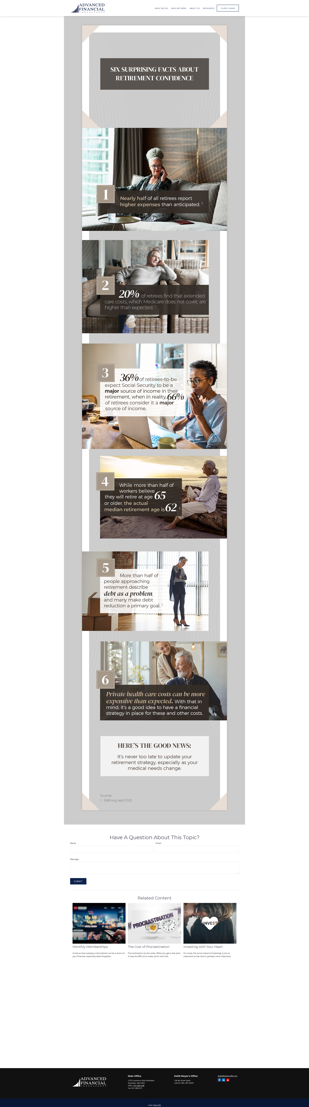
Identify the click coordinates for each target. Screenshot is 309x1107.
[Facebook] (219, 1080)
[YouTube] (227, 1080)
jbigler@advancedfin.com (227, 1076)
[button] (161, 8)
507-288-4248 (138, 1085)
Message (74, 859)
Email (158, 843)
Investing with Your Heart (203, 947)
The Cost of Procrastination (148, 947)
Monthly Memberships (90, 947)
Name (73, 843)
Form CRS (157, 1105)
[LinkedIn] (223, 1080)
